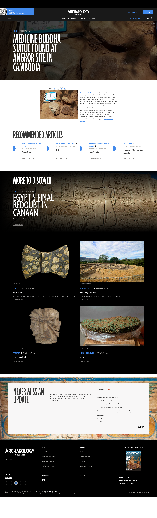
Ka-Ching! (83, 357)
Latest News (92, 19)
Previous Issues (75, 19)
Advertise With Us (48, 461)
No (101, 422)
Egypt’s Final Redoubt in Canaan (33, 205)
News (15, 31)
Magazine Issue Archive (128, 484)
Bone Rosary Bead (19, 357)
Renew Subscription (133, 12)
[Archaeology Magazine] (19, 456)
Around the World (86, 466)
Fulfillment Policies (48, 466)
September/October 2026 (133, 447)
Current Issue (65, 19)
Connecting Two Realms (88, 292)
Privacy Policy (8, 478)
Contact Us (8, 475)
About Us (45, 452)
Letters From (84, 471)
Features (83, 452)
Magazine (108, 400)
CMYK (150, 492)
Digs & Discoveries (86, 457)
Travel (43, 480)
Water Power (27, 152)
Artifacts (83, 476)
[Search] (4, 19)
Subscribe (148, 12)
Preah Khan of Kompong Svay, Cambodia (133, 152)
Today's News (45, 475)
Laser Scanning (94, 152)
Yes (101, 418)
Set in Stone (17, 292)
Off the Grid (84, 461)
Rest (57, 150)
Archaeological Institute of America (112, 404)
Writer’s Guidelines (48, 457)
